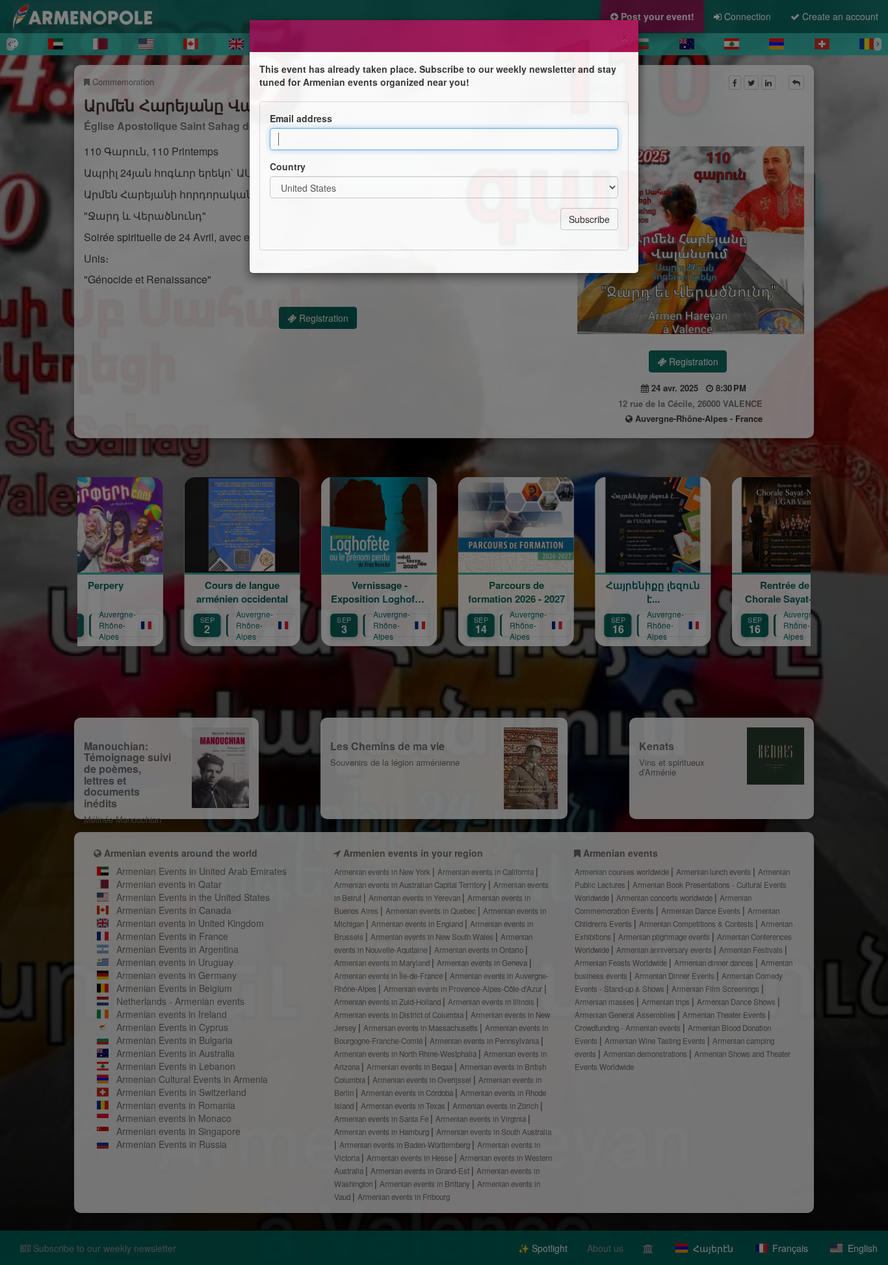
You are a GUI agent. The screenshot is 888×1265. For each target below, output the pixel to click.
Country (288, 166)
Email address (301, 118)
